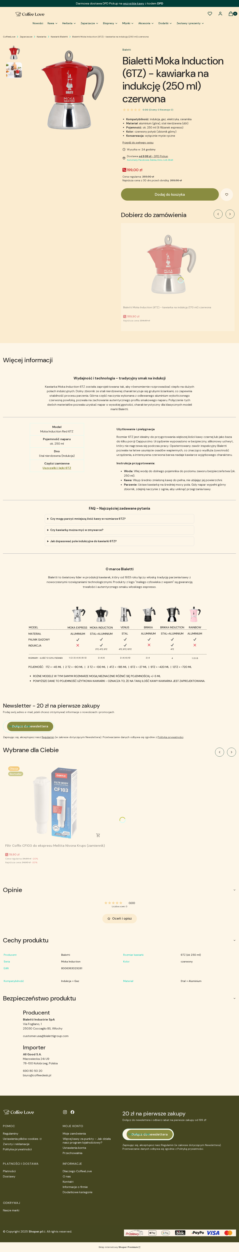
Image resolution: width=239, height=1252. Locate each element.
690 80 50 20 (32, 1071)
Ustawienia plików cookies (21, 1139)
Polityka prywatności (17, 1149)
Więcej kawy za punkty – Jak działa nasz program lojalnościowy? (87, 1140)
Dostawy (9, 1176)
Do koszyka (98, 835)
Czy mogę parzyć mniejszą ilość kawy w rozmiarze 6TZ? (88, 519)
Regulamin (48, 737)
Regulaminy (10, 1134)
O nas (67, 1176)
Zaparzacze (26, 36)
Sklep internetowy (118, 1247)
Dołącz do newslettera (30, 726)
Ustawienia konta (74, 1148)
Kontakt (68, 1182)
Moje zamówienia (74, 1134)
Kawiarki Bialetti (59, 36)
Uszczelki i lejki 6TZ (57, 468)
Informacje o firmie (75, 1187)
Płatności (9, 1171)
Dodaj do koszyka (170, 194)
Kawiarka (41, 36)
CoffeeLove (9, 36)
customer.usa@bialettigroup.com (46, 1036)
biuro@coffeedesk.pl (37, 1075)
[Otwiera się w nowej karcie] (65, 1112)
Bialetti (126, 49)
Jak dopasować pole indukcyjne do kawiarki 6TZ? (83, 541)
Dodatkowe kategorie (77, 1192)
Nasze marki (11, 1210)
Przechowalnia (72, 1153)
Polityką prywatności (170, 737)
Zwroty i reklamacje (16, 1144)
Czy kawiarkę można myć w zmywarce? (76, 530)
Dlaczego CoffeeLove (77, 1171)
